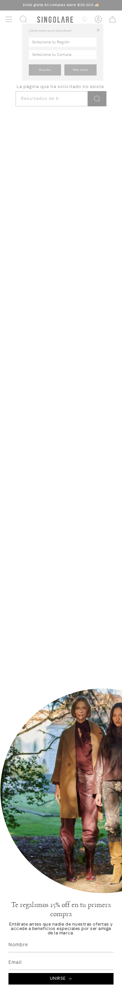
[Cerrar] (111, 724)
